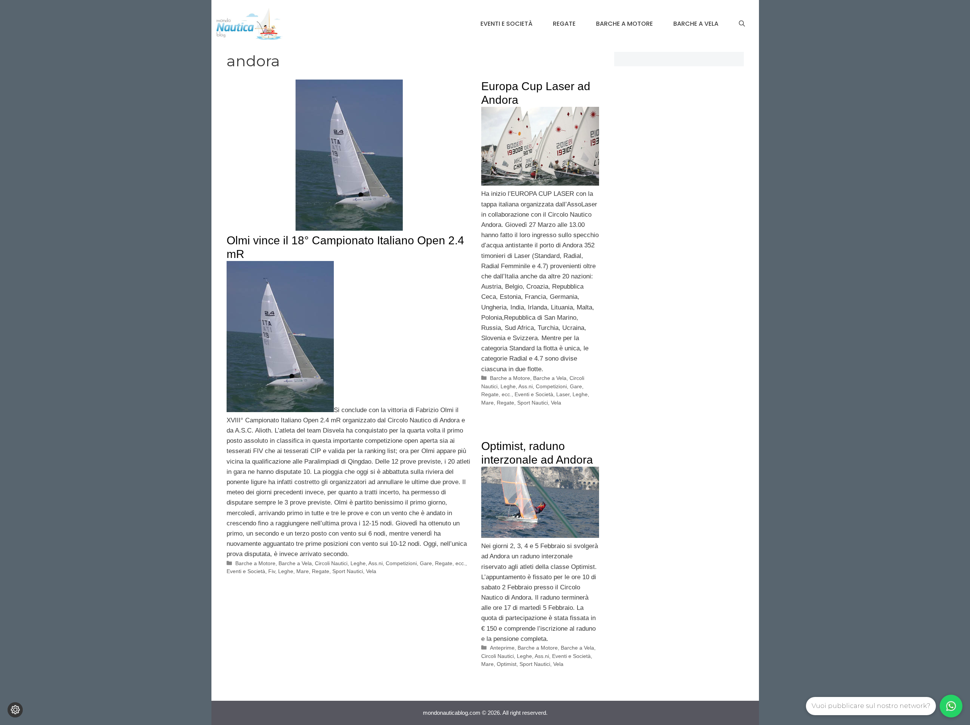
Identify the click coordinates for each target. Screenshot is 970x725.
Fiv (271, 571)
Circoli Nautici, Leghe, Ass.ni (349, 563)
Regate (564, 23)
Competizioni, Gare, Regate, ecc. (425, 563)
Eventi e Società (506, 23)
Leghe (285, 571)
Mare (302, 571)
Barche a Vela (695, 23)
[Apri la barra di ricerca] (742, 23)
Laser (562, 394)
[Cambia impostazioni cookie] (15, 709)
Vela (371, 571)
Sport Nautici (347, 571)
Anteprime (502, 648)
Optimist (506, 664)
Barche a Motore (624, 23)
